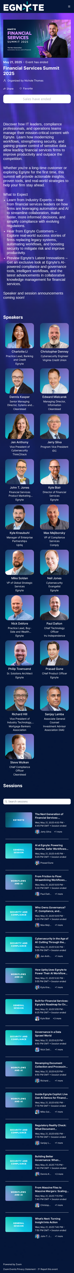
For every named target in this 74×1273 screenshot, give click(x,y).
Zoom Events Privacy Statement (19, 1269)
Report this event (49, 1269)
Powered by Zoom (12, 1264)
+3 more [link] (57, 1018)
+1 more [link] (58, 831)
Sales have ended (37, 99)
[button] (26, 88)
